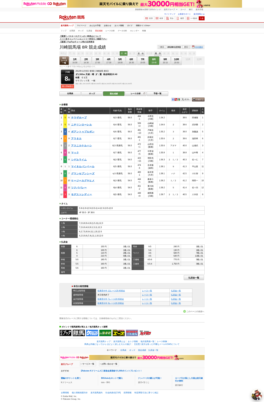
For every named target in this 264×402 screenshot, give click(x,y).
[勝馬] (79, 333)
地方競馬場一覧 (147, 341)
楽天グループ (169, 9)
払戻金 (89, 31)
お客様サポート (184, 14)
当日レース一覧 (64, 60)
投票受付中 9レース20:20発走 (110, 303)
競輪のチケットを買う (71, 378)
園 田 (158, 53)
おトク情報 (119, 25)
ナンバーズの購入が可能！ (150, 378)
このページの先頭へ (195, 311)
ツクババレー (79, 187)
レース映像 (162, 341)
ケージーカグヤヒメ (83, 180)
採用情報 (128, 392)
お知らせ (107, 25)
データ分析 (122, 31)
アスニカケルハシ (81, 145)
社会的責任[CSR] (113, 392)
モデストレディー (81, 194)
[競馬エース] (119, 333)
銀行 (191, 9)
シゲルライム (79, 159)
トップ (63, 31)
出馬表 (72, 31)
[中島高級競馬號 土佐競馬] (132, 333)
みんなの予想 (95, 25)
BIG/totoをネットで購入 (112, 378)
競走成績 (99, 31)
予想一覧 (157, 93)
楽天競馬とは (199, 14)
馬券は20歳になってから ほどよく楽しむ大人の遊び (107, 344)
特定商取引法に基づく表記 (146, 392)
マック (75, 152)
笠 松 (141, 53)
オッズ (81, 31)
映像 (144, 31)
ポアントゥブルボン (83, 131)
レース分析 (110, 31)
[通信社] (105, 333)
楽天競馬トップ (67, 25)
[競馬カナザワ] (145, 333)
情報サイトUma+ (143, 25)
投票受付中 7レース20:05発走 (110, 299)
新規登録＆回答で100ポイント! (148, 9)
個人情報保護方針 (80, 392)
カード (183, 9)
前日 (162, 47)
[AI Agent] (256, 394)
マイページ (81, 25)
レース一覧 (147, 291)
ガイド (130, 25)
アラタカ (76, 138)
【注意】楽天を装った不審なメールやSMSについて (156, 344)
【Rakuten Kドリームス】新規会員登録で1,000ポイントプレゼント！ (111, 371)
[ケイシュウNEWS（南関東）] (92, 333)
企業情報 (65, 392)
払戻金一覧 (194, 277)
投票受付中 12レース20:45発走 (111, 291)
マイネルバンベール (83, 166)
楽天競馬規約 (97, 392)
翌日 (186, 47)
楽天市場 (199, 9)
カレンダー (134, 31)
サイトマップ (169, 14)
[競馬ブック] (65, 333)
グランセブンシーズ (83, 173)
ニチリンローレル (81, 124)
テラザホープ (79, 117)
